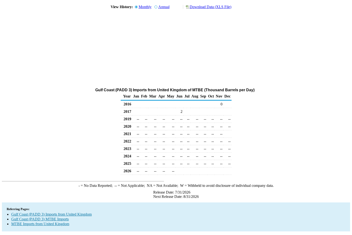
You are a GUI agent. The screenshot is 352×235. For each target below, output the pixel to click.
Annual (164, 7)
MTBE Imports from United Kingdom (40, 224)
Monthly (145, 7)
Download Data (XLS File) (210, 7)
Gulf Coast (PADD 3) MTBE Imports (40, 219)
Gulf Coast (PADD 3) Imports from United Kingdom (51, 214)
